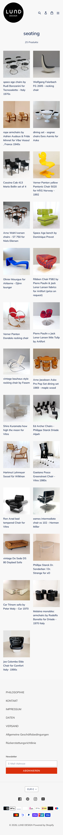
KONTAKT (12, 700)
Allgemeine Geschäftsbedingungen (27, 734)
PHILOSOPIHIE (15, 692)
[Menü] (58, 12)
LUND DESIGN (25, 825)
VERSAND (12, 726)
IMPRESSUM (13, 709)
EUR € (30, 789)
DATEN (10, 717)
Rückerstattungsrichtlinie (21, 743)
